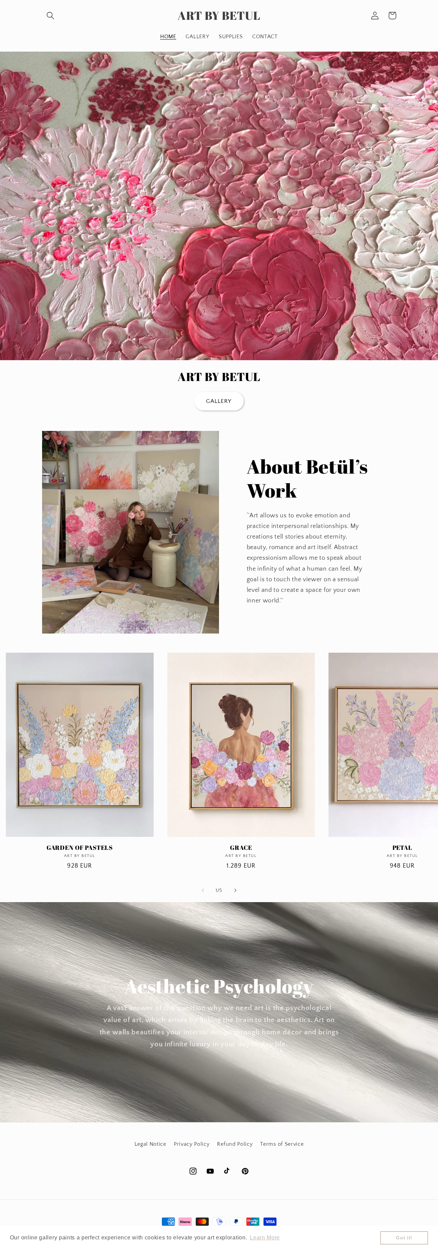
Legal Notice (150, 1144)
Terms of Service (282, 1144)
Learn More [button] (265, 1237)
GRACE (241, 848)
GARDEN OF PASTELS (80, 848)
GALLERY (219, 401)
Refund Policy (235, 1144)
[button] (51, 15)
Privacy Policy (192, 1144)
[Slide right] (235, 890)
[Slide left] (202, 890)
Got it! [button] (404, 1237)
